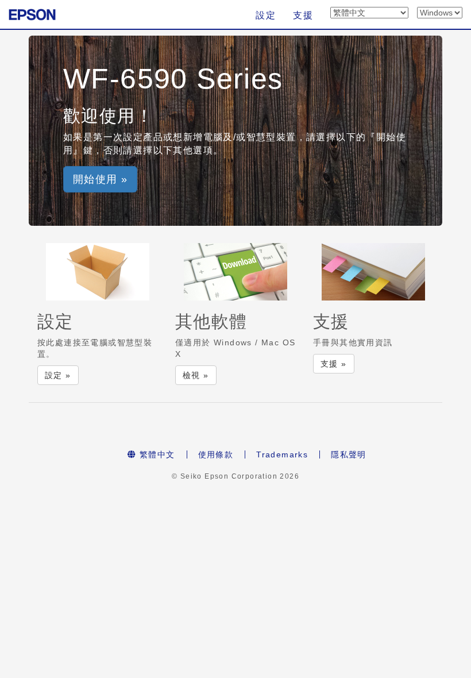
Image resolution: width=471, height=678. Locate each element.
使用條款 (216, 454)
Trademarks (282, 454)
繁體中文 (156, 454)
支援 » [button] (334, 363)
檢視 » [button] (196, 375)
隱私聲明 (348, 454)
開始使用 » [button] (100, 179)
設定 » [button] (58, 375)
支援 (303, 15)
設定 (266, 15)
